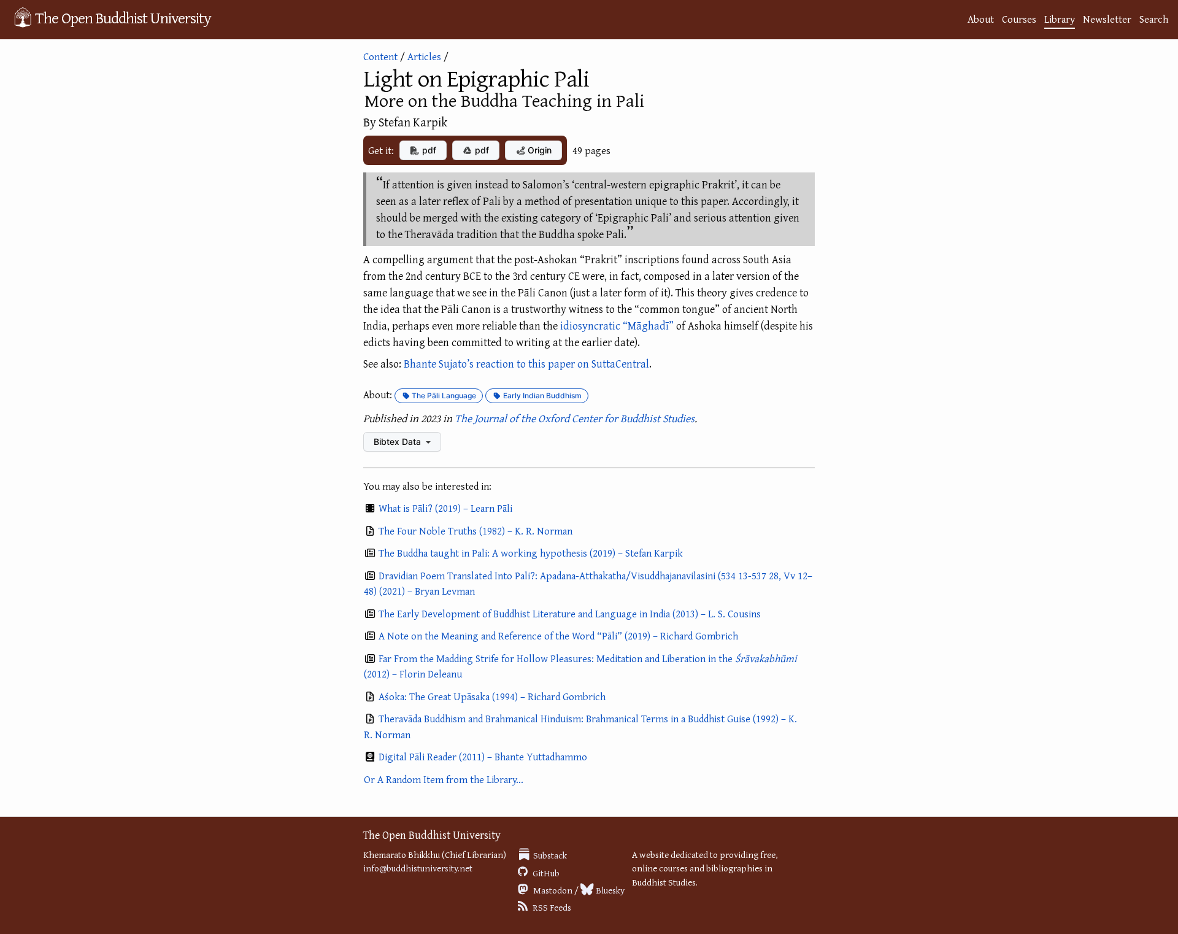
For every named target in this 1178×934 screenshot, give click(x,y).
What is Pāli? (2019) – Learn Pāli (445, 507)
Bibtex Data (398, 441)
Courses (1019, 18)
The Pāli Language (443, 395)
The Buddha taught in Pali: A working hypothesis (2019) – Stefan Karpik (531, 552)
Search (1153, 18)
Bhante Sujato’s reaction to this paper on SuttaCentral (526, 363)
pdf (428, 150)
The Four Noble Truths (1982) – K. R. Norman (475, 530)
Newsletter (1107, 18)
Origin (538, 150)
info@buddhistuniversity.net (417, 868)
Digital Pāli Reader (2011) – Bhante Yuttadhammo (483, 756)
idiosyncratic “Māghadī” (617, 325)
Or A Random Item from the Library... (443, 779)
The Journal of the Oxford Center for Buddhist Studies (575, 418)
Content (380, 56)
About (981, 18)
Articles (424, 56)
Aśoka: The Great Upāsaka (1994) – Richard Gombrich (492, 696)
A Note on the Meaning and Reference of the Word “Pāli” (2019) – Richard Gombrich (558, 635)
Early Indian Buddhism (541, 395)
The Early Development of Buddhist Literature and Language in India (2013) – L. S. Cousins (570, 613)
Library (1059, 18)
